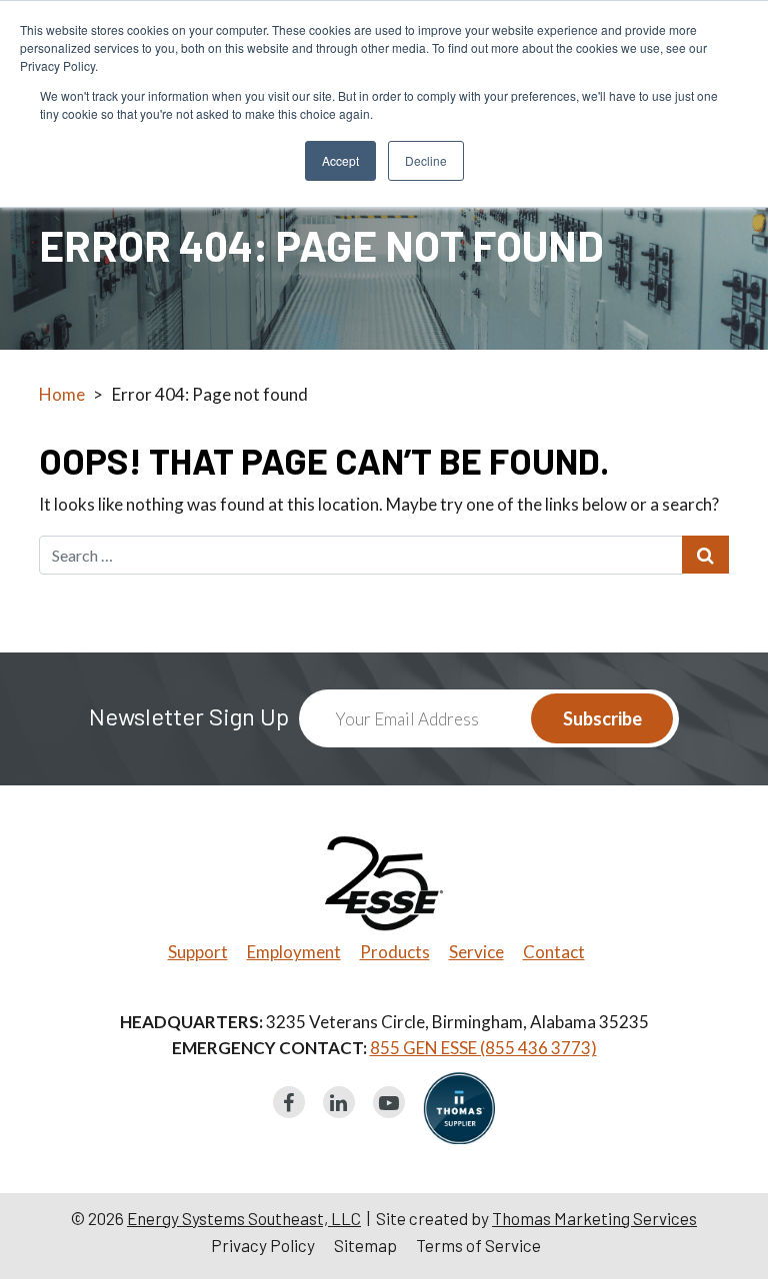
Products (395, 951)
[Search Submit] (705, 555)
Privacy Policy (263, 1245)
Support (198, 951)
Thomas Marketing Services (594, 1218)
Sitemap (365, 1245)
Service (476, 951)
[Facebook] (289, 1102)
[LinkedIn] (339, 1102)
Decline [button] (426, 160)
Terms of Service (478, 1245)
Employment (294, 951)
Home (62, 394)
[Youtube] (389, 1102)
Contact (554, 951)
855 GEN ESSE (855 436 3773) (483, 1047)
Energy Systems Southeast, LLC (244, 1218)
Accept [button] (340, 160)
